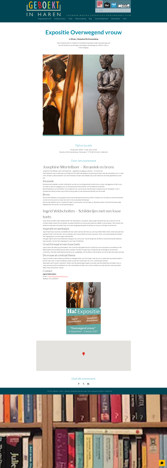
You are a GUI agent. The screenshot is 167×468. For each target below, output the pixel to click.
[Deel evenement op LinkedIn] (88, 384)
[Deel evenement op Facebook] (79, 384)
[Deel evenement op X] (83, 384)
